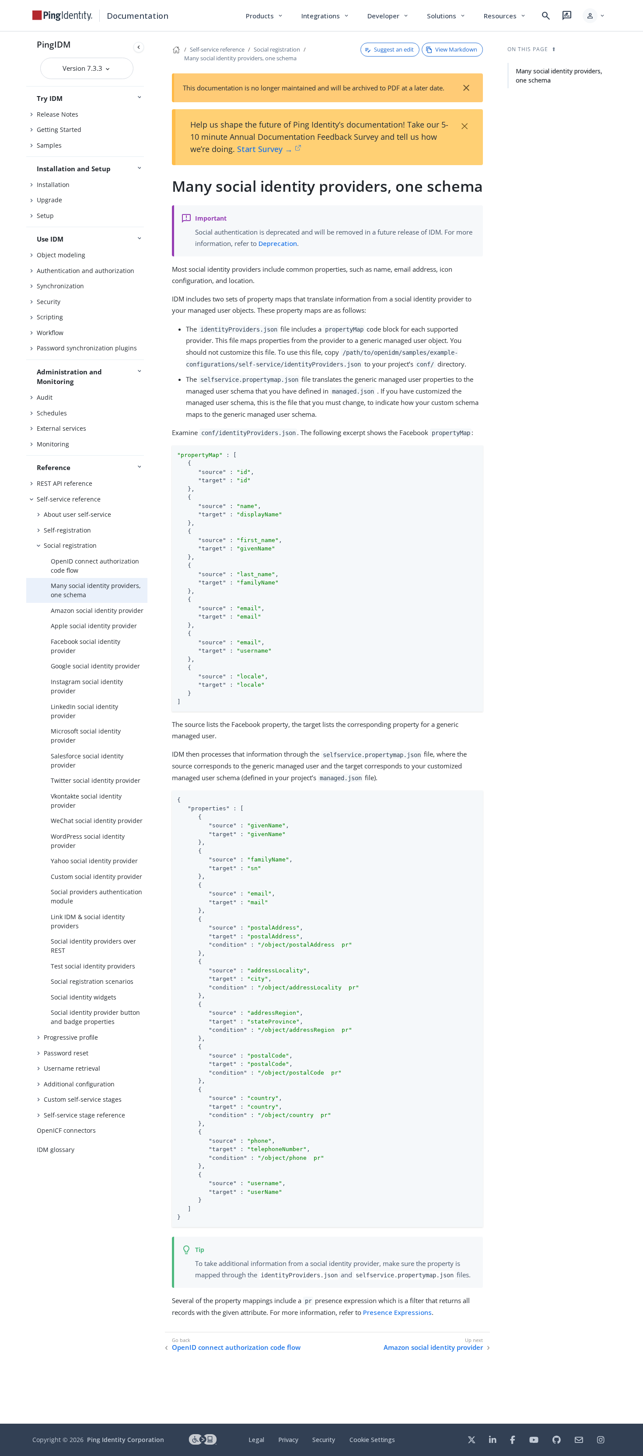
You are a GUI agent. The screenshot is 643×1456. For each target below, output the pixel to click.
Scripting (50, 317)
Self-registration (67, 530)
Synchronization (60, 286)
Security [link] (323, 1439)
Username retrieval (72, 1068)
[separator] (147, 727)
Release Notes (57, 114)
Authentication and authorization (85, 270)
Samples (49, 145)
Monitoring (53, 444)
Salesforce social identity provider (87, 760)
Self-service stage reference (84, 1115)
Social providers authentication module (96, 896)
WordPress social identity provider (88, 841)
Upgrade (49, 200)
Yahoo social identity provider (94, 861)
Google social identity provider (95, 666)
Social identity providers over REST (93, 946)
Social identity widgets (83, 997)
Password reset (66, 1053)
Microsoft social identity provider (86, 735)
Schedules (52, 413)
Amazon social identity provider (97, 610)
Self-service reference (69, 499)
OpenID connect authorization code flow (95, 565)
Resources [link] (505, 15)
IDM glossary (55, 1149)
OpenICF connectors (66, 1130)
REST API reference (64, 483)
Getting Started (59, 129)
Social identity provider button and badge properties (95, 1017)
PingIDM (54, 44)
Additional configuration (79, 1084)
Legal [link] (256, 1439)
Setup (45, 215)
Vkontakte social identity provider (86, 800)
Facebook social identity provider (85, 646)
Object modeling (61, 255)
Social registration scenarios (92, 981)
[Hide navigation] (138, 47)
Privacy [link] (288, 1439)
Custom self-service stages (83, 1099)
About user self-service (77, 514)
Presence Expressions (397, 1312)
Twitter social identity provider (95, 780)
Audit (44, 397)
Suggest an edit (394, 49)
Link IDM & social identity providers (88, 921)
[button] (594, 16)
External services (61, 428)
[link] (62, 15)
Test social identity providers (93, 966)
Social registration (70, 545)
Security (48, 301)
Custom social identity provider (96, 876)
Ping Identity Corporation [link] (125, 1439)
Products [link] (265, 15)
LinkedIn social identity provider (84, 711)
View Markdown (456, 49)
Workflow (50, 333)
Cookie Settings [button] (372, 1439)
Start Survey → (265, 149)
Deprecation (278, 243)
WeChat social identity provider (97, 820)
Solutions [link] (446, 15)
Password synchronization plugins (87, 348)
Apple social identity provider (94, 626)
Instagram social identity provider (87, 686)
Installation (53, 184)
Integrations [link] (325, 15)
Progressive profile (71, 1037)
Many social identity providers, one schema (96, 590)
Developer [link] (388, 15)
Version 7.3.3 (83, 68)
